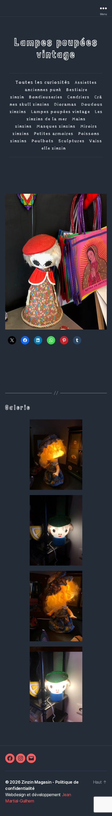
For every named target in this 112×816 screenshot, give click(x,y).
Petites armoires (53, 133)
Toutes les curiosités (42, 82)
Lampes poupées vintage (60, 111)
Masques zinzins (56, 126)
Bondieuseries (46, 97)
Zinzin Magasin (36, 782)
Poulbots (43, 141)
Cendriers (78, 97)
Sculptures (71, 141)
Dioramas (65, 104)
